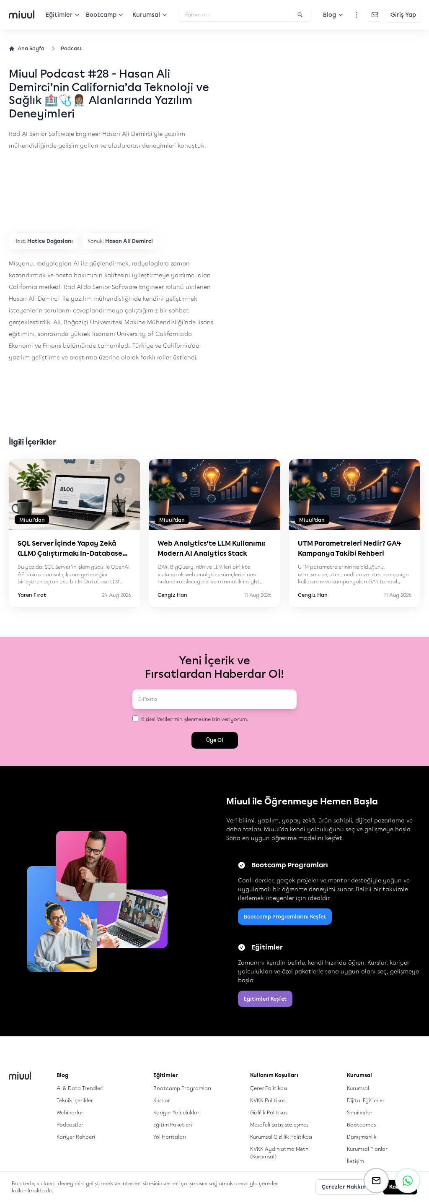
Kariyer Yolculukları (177, 1112)
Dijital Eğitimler (366, 1100)
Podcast (71, 48)
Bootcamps (361, 1124)
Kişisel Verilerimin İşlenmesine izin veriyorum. (194, 719)
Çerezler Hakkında (347, 1187)
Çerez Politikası (268, 1088)
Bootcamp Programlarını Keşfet (285, 916)
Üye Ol (214, 740)
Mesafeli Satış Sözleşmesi (280, 1124)
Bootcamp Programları (182, 1088)
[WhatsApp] (407, 1180)
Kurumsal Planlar (367, 1149)
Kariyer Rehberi (76, 1137)
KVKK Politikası (268, 1100)
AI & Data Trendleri (80, 1088)
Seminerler (359, 1112)
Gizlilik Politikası (269, 1112)
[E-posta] (376, 1180)
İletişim (355, 1161)
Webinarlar (70, 1112)
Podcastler (70, 1124)
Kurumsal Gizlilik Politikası (281, 1137)
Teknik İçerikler (75, 1100)
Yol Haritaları (169, 1137)
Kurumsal (358, 1088)
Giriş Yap (403, 14)
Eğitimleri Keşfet (265, 999)
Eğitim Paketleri (172, 1124)
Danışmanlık (362, 1137)
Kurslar (161, 1100)
